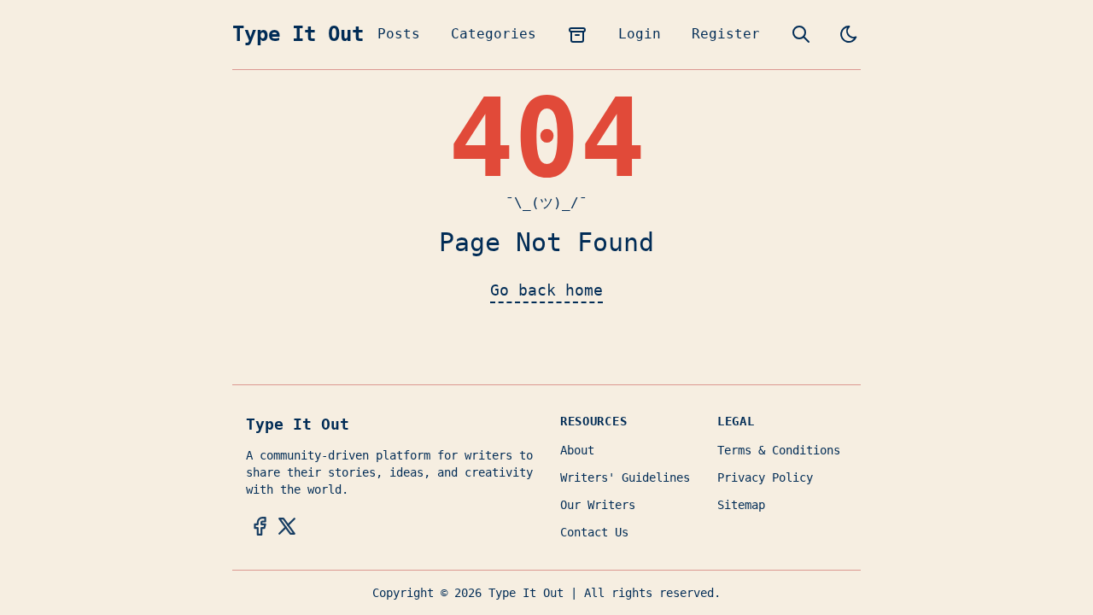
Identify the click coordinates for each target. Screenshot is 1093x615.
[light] (848, 34)
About (577, 450)
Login (639, 34)
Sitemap (741, 505)
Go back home (546, 290)
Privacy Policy (765, 477)
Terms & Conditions (778, 450)
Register (726, 34)
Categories (493, 34)
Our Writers (597, 505)
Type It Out (298, 34)
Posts (398, 34)
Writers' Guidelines (625, 477)
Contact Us (594, 532)
